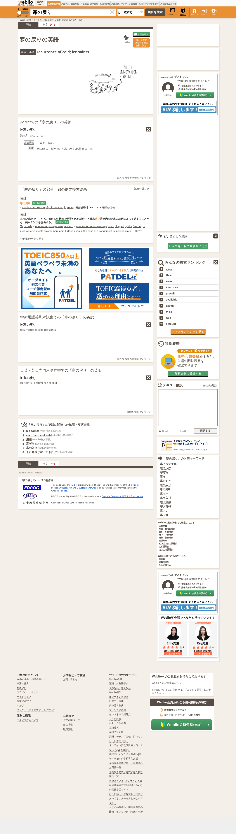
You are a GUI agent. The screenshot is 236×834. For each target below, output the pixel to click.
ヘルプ (20, 705)
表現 (42, 143)
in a (35, 230)
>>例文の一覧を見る (32, 238)
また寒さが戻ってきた (40, 452)
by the (128, 226)
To (21, 226)
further (69, 230)
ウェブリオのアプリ (27, 719)
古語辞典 (163, 540)
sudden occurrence (33, 207)
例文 (45, 24)
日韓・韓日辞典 (166, 537)
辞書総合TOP (24, 701)
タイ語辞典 (164, 546)
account (171, 323)
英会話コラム (165, 565)
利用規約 (21, 687)
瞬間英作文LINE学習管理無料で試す (141, 42)
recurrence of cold (31, 329)
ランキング (145, 177)
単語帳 (162, 559)
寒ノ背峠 (165, 506)
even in (78, 230)
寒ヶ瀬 (164, 514)
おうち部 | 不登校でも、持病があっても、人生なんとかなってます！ (126, 798)
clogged (119, 226)
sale (168, 317)
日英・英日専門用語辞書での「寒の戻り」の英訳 (60, 370)
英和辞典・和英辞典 (43, 19)
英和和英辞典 (54, 3)
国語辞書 (163, 526)
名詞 (50, 143)
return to (42, 148)
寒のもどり (167, 480)
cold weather (55, 207)
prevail (170, 293)
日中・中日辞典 (166, 534)
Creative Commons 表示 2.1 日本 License (122, 496)
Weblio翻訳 (210, 385)
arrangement (104, 230)
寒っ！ (164, 476)
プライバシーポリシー (29, 692)
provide (28, 226)
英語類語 (75, 3)
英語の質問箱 (116, 732)
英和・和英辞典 (166, 532)
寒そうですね (168, 463)
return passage (98, 226)
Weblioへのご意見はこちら (166, 682)
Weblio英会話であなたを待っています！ (188, 618)
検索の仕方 (23, 683)
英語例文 (65, 3)
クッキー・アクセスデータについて (36, 710)
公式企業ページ (71, 720)
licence (63, 490)
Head (169, 275)
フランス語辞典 (117, 710)
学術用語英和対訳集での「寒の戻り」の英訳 (57, 317)
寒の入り (31, 448)
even (169, 269)
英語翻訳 (115, 3)
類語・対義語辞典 (118, 683)
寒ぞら (30, 443)
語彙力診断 (164, 562)
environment (51, 230)
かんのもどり (38, 135)
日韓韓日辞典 (116, 705)
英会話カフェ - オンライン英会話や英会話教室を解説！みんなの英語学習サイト (126, 785)
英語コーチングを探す (149, 3)
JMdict (57, 19)
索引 (127, 177)
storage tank (55, 226)
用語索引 (134, 177)
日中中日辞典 (116, 701)
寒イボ (164, 493)
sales (169, 281)
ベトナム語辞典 (166, 549)
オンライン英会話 (129, 3)
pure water (41, 226)
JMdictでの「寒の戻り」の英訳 (45, 122)
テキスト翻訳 (173, 385)
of (47, 207)
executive (172, 287)
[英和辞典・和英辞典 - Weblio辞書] (25, 2)
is (109, 226)
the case (88, 230)
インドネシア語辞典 (168, 543)
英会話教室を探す (168, 3)
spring (89, 148)
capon (170, 305)
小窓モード (173, 14)
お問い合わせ (70, 679)
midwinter (55, 148)
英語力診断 (105, 3)
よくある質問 (194, 689)
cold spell (75, 148)
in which (68, 226)
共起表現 (85, 3)
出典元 (120, 177)
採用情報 (68, 729)
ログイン (204, 14)
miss (169, 311)
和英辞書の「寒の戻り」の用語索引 (30, 473)
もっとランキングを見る (188, 332)
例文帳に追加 (39, 203)
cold (64, 148)
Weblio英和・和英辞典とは (31, 679)
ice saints (50, 329)
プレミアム (194, 14)
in (82, 148)
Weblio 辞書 (25, 19)
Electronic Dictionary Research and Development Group (95, 486)
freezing (137, 226)
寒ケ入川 (165, 497)
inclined (120, 230)
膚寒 (29, 439)
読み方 (24, 135)
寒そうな (165, 468)
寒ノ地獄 (165, 502)
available (171, 299)
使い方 (183, 15)
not (112, 226)
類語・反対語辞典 (167, 529)
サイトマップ (24, 696)
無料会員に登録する (188, 373)
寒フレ (164, 510)
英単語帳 (94, 3)
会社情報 (68, 724)
